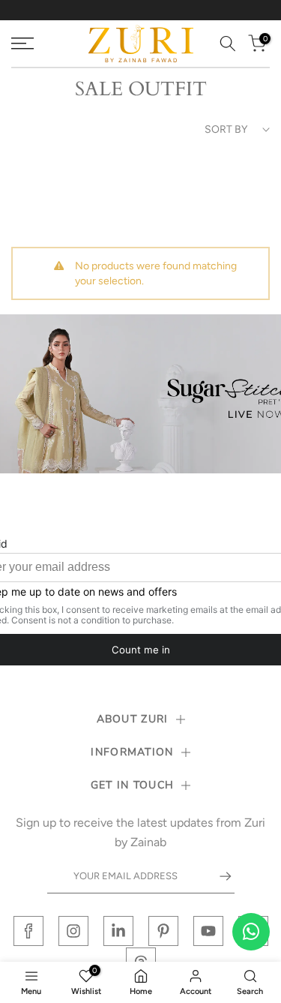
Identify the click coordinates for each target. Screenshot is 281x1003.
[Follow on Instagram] (73, 931)
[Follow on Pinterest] (163, 931)
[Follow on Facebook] (28, 931)
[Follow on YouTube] (208, 931)
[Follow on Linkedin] (118, 931)
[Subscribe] (218, 876)
